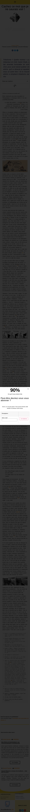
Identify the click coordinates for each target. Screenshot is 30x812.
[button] (28, 388)
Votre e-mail (4, 417)
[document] (15, 406)
